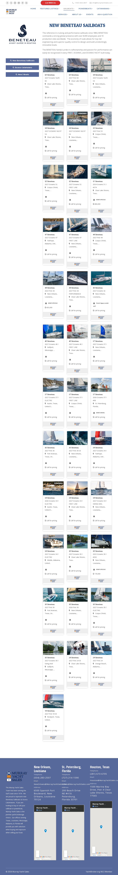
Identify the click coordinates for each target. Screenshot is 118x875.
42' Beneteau (98, 288)
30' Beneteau (74, 551)
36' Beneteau (50, 448)
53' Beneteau (98, 128)
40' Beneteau (50, 341)
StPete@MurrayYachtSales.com (76, 784)
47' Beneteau (50, 235)
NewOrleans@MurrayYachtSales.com (50, 784)
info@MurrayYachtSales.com (102, 3)
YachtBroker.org (93, 871)
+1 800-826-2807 (81, 3)
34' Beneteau (98, 448)
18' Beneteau (50, 711)
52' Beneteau (50, 181)
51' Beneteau (98, 181)
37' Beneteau (98, 341)
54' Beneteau (98, 75)
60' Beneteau (50, 75)
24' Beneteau (74, 658)
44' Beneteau (98, 235)
